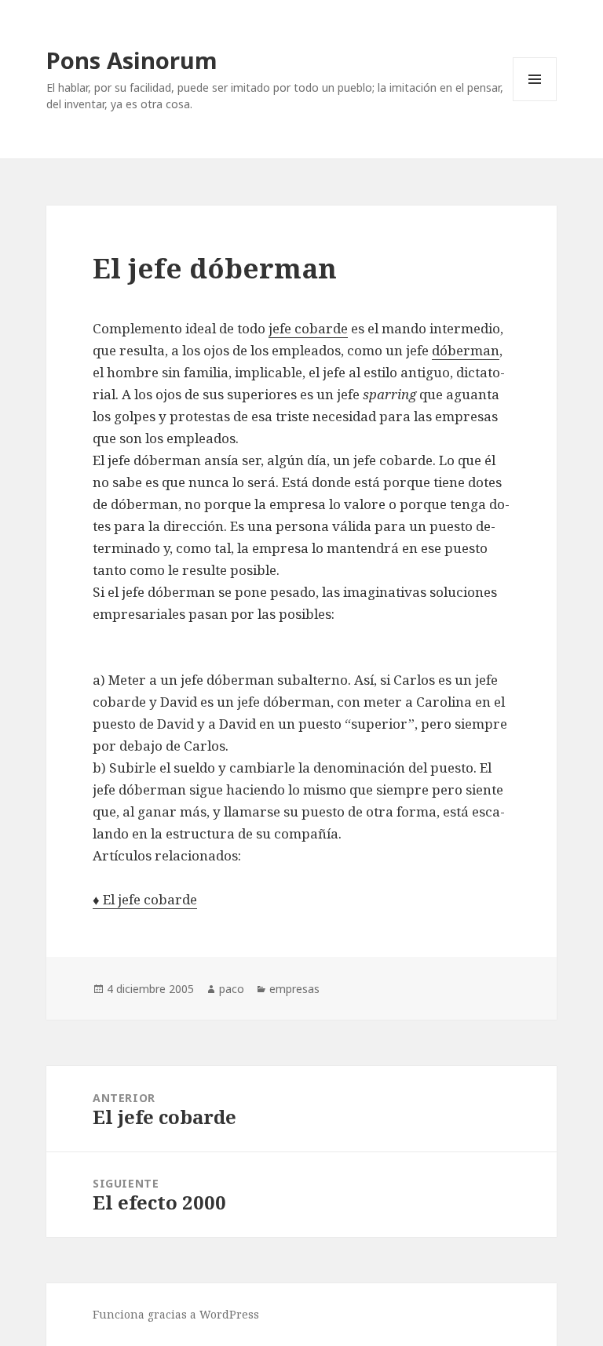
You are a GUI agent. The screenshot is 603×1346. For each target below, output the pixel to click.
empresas (294, 988)
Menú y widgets (535, 100)
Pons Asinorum (131, 60)
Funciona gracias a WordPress (176, 1314)
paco (231, 988)
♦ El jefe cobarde (145, 899)
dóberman (465, 350)
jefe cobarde (308, 328)
